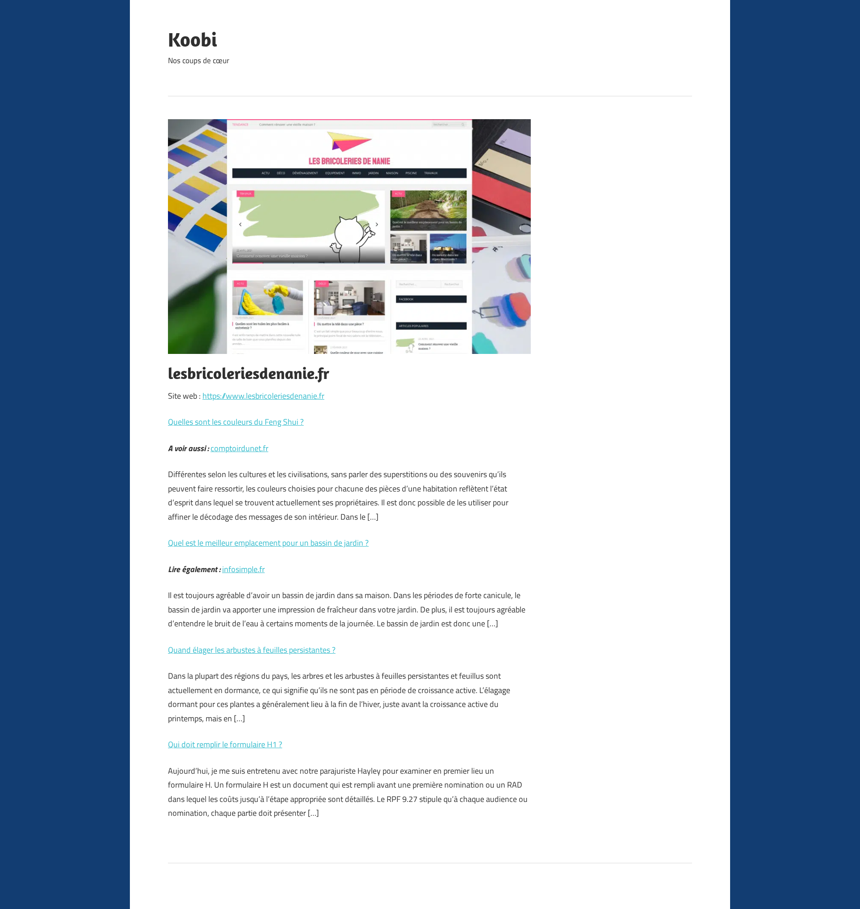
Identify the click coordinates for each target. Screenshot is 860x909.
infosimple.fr (243, 569)
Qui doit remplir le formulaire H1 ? (225, 744)
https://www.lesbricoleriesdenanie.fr (263, 396)
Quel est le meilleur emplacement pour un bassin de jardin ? (268, 543)
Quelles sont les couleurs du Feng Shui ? (236, 422)
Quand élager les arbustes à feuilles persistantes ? (251, 650)
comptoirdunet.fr (239, 448)
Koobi (192, 39)
